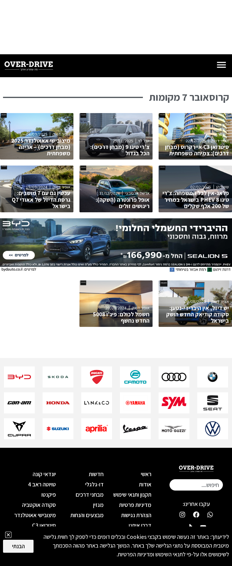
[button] (8, 535)
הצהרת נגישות (136, 515)
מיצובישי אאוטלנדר (35, 515)
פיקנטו (48, 494)
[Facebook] (196, 514)
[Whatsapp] (210, 514)
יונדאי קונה (44, 474)
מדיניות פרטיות (135, 505)
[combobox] (196, 485)
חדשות (96, 474)
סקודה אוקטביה (39, 505)
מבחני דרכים (90, 494)
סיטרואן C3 (44, 525)
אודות (145, 484)
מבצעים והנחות (87, 515)
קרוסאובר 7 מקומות (189, 97)
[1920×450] (116, 271)
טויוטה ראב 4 (42, 484)
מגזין (98, 505)
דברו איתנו (140, 525)
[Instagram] (182, 514)
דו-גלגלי (94, 484)
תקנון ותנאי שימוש (132, 494)
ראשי (146, 474)
